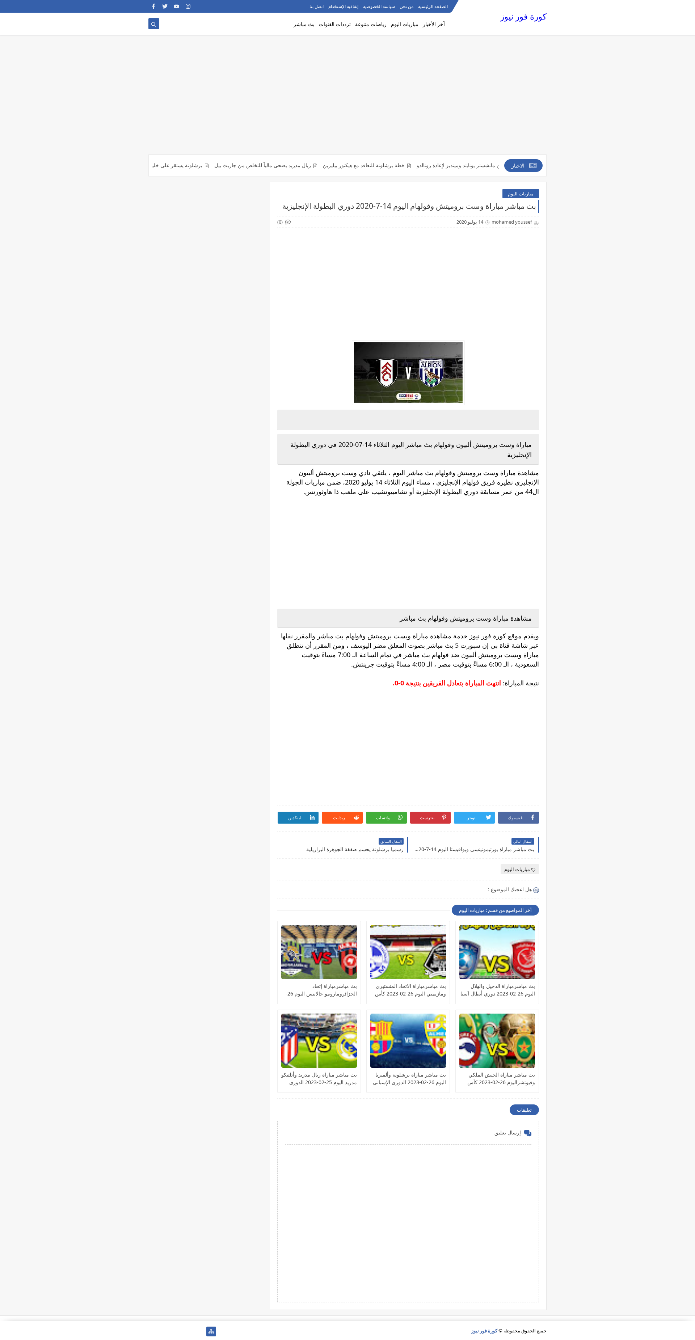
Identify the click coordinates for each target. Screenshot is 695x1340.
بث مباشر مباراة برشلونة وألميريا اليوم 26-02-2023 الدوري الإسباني (409, 1078)
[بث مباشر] (165, 1331)
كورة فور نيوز (523, 16)
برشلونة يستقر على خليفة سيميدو (190, 165)
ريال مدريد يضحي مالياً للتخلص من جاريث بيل (286, 165)
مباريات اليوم (404, 24)
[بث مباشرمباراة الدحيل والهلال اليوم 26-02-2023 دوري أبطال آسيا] (497, 952)
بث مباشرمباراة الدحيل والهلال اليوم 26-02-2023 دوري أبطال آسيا (497, 989)
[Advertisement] (347, 98)
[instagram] (188, 6)
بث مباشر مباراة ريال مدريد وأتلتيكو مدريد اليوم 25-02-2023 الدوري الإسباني (319, 1078)
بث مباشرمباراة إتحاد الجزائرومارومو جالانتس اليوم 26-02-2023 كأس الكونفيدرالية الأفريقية (321, 989)
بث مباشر (304, 24)
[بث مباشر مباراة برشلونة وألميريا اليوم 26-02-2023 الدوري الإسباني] (408, 1041)
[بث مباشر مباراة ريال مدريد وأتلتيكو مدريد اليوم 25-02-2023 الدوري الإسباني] (319, 1041)
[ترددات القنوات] (153, 1331)
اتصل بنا (316, 6)
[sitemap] (211, 1331)
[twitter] (165, 6)
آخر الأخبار (434, 24)
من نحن (406, 6)
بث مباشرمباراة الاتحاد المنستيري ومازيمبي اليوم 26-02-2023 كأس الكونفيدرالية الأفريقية (410, 989)
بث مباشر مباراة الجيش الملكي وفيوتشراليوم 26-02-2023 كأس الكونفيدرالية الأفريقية (501, 1078)
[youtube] (176, 6)
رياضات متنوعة (371, 24)
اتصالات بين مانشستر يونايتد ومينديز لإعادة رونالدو (493, 165)
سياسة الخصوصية (379, 6)
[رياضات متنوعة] (176, 1331)
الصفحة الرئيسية (433, 6)
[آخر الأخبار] (200, 1331)
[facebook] (153, 6)
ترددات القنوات (335, 24)
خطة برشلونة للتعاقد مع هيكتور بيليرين (388, 165)
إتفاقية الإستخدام (343, 6)
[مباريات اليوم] (188, 1331)
